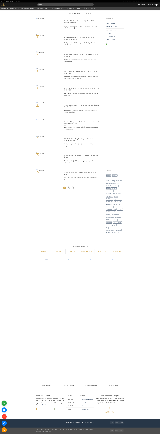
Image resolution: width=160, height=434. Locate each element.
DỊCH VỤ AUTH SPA (112, 30)
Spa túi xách (117, 212)
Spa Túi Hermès (117, 206)
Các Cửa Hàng (89, 429)
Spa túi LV (120, 209)
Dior (118, 183)
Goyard (112, 185)
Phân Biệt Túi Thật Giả (111, 193)
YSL (107, 227)
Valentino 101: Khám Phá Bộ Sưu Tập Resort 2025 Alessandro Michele (79, 21)
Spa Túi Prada (109, 212)
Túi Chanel (108, 219)
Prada (119, 193)
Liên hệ (93, 8)
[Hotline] (4, 416)
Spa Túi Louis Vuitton (111, 209)
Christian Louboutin (111, 183)
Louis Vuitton (109, 191)
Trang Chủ (4, 8)
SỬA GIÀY (109, 33)
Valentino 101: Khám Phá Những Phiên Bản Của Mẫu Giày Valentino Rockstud (81, 106)
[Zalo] (4, 409)
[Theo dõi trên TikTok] (149, 1)
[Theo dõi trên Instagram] (148, 1)
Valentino (119, 225)
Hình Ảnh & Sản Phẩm (57, 8)
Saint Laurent (109, 196)
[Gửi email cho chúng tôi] (153, 1)
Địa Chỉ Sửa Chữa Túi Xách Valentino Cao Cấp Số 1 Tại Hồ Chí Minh (80, 72)
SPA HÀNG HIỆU (127, 1)
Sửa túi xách (118, 217)
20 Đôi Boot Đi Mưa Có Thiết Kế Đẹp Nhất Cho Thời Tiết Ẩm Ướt (81, 156)
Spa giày (116, 196)
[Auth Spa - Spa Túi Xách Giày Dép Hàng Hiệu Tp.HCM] (18, 4)
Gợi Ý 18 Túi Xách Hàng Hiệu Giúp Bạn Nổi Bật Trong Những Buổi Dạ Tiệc (80, 139)
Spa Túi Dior (109, 204)
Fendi (107, 185)
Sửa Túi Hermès (110, 217)
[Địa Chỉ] (4, 403)
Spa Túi (116, 198)
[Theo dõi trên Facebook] (146, 1)
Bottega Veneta (110, 178)
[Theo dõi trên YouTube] (157, 1)
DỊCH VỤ (143, 1)
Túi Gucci (115, 219)
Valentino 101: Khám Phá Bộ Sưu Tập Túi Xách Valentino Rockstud (81, 55)
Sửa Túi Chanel (115, 214)
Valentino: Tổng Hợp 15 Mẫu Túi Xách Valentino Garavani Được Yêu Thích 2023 (81, 123)
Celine (107, 180)
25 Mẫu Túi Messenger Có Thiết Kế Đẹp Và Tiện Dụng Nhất (80, 173)
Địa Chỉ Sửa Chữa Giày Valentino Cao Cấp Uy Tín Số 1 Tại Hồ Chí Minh (81, 89)
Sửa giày (108, 214)
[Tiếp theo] (72, 188)
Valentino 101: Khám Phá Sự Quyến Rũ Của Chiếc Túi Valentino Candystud (80, 38)
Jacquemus (114, 188)
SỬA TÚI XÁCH (110, 36)
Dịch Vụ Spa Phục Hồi (27, 8)
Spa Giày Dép (47, 429)
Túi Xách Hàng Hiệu (110, 225)
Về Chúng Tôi (70, 8)
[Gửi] (92, 4)
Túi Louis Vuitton (117, 222)
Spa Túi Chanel (117, 201)
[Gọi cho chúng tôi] (154, 1)
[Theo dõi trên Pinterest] (156, 1)
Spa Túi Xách (39, 429)
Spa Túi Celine (109, 201)
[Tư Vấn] (4, 429)
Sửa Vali (54, 429)
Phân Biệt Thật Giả (118, 191)
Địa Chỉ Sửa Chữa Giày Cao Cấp (113, 230)
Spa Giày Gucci (109, 198)
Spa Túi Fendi (117, 204)
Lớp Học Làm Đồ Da (63, 429)
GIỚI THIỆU (136, 1)
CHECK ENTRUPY (111, 26)
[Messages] (4, 423)
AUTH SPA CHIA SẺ (111, 23)
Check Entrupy (119, 180)
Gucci (116, 185)
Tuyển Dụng (85, 8)
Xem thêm (45, 405)
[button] (141, 4)
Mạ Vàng (81, 429)
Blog (78, 8)
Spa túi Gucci (109, 206)
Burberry (117, 178)
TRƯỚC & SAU (110, 39)
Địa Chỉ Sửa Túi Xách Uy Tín (112, 232)
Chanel (112, 180)
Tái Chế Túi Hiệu (73, 429)
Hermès (108, 188)
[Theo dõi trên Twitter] (151, 1)
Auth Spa (108, 175)
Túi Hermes (109, 222)
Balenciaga (114, 175)
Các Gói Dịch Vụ (14, 8)
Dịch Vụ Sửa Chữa (42, 8)
